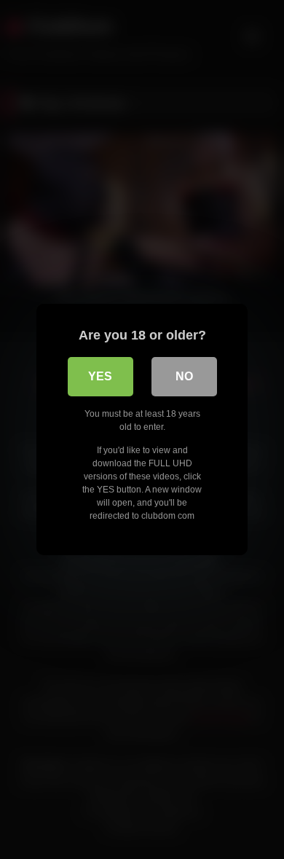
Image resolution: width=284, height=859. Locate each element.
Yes (100, 376)
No (184, 376)
